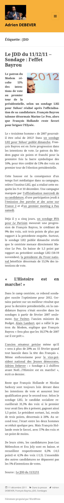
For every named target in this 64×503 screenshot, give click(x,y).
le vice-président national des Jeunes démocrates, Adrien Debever (32, 361)
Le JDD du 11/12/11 (27, 472)
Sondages (42, 490)
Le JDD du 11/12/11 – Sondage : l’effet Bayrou (28, 59)
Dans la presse (39, 487)
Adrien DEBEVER (20, 24)
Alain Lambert (25, 323)
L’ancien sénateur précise (23, 344)
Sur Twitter (21, 319)
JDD (34, 490)
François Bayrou (23, 490)
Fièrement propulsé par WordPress (22, 499)
